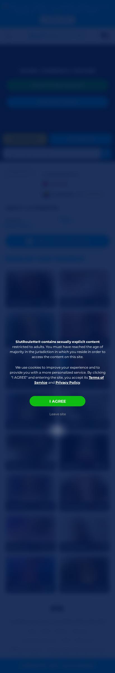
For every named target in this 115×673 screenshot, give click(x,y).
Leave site (57, 414)
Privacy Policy (68, 382)
